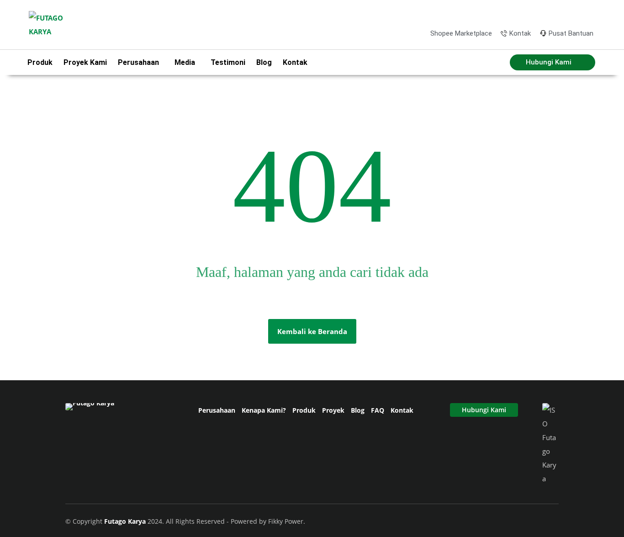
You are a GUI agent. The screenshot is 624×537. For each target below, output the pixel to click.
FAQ (377, 410)
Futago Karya (126, 521)
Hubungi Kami (484, 409)
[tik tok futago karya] (572, 13)
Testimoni (228, 62)
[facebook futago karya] (542, 13)
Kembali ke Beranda (312, 331)
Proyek (333, 410)
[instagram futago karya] (557, 13)
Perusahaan (216, 410)
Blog (264, 62)
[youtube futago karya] (587, 13)
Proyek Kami (85, 62)
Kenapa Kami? (264, 410)
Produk (40, 62)
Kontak (295, 62)
